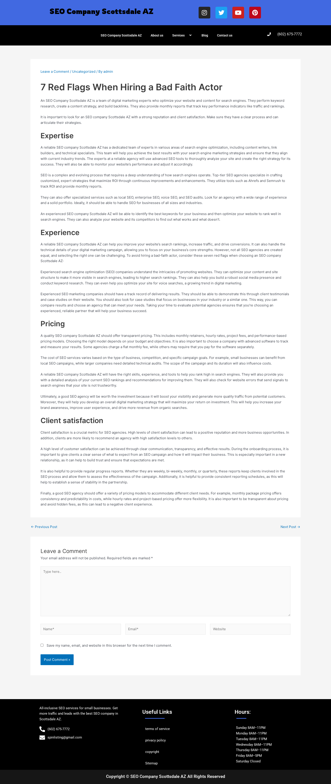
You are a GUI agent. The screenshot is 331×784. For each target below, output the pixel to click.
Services (178, 35)
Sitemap (151, 763)
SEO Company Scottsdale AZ (121, 35)
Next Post (290, 526)
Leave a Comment (55, 71)
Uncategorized (83, 71)
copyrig (150, 752)
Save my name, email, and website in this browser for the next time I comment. (109, 645)
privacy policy (155, 740)
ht (157, 752)
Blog (205, 35)
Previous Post (44, 526)
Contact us (224, 35)
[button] (186, 35)
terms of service (157, 729)
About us (157, 35)
